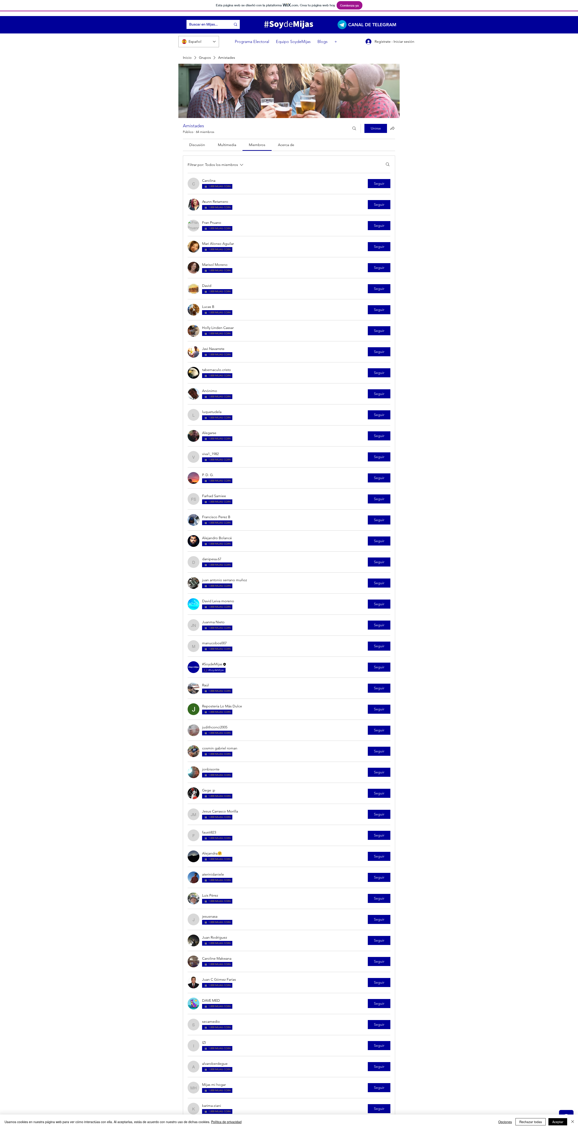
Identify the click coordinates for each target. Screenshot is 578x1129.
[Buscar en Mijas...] (235, 24)
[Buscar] (354, 128)
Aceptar (557, 1122)
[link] (197, 145)
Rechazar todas (530, 1122)
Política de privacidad (226, 1122)
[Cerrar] (572, 1121)
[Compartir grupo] (392, 128)
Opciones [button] (505, 1122)
